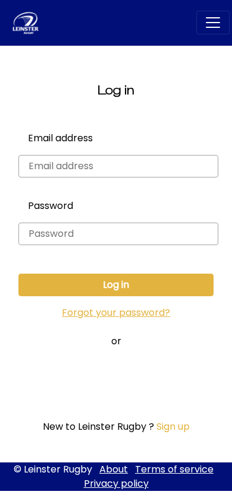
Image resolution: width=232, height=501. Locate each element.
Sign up (173, 426)
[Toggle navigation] (213, 22)
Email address (60, 138)
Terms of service (174, 469)
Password (50, 206)
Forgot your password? (116, 312)
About (113, 469)
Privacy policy (116, 483)
